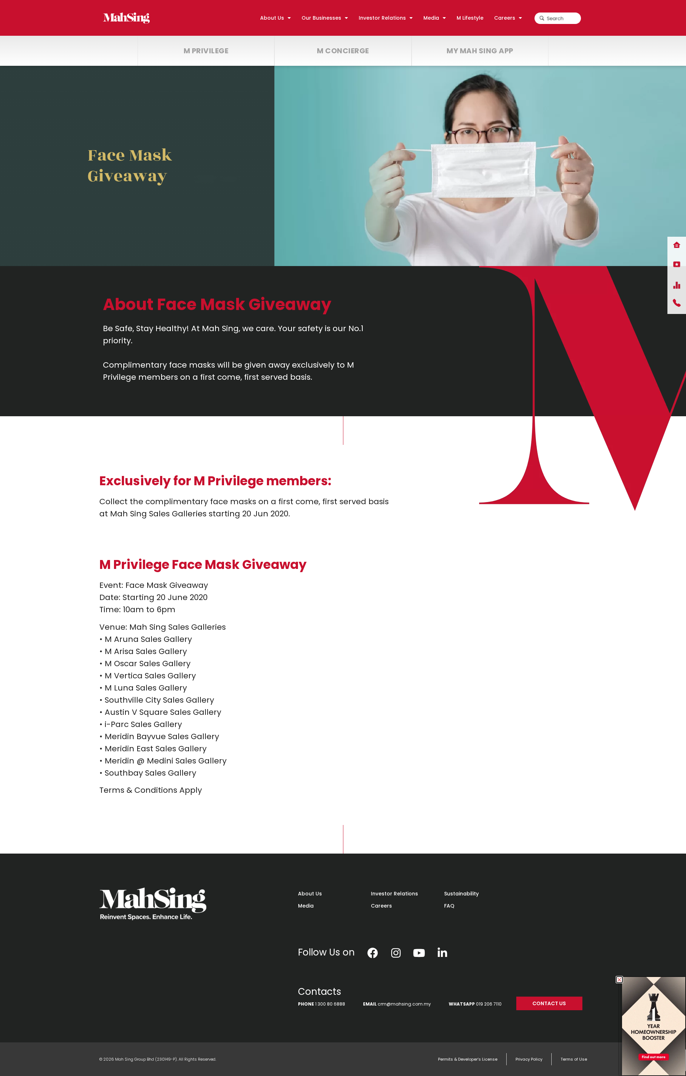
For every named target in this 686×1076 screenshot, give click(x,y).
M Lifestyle (470, 17)
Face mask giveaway (130, 166)
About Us (310, 893)
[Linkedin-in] (442, 953)
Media (306, 905)
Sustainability (461, 893)
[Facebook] (372, 953)
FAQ (449, 905)
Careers (381, 905)
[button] (619, 979)
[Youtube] (419, 953)
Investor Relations (394, 893)
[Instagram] (396, 953)
